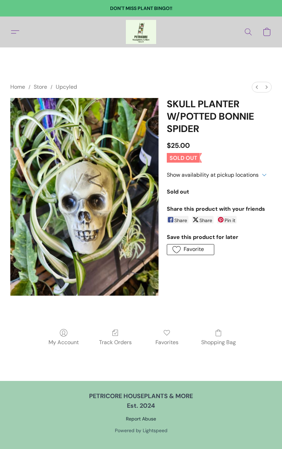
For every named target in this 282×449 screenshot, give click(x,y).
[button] (141, 32)
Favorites (166, 342)
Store (40, 86)
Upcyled (66, 86)
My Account (63, 342)
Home (17, 86)
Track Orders (115, 342)
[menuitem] (257, 87)
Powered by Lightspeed (141, 430)
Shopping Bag (218, 342)
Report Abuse (141, 419)
